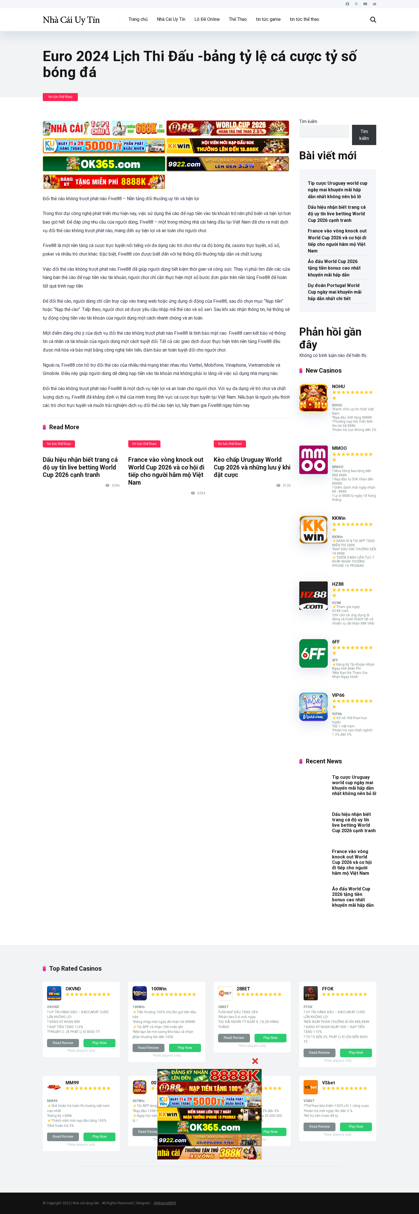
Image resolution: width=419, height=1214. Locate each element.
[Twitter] (356, 4)
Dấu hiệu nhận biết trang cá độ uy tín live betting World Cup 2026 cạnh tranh (80, 467)
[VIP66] (313, 719)
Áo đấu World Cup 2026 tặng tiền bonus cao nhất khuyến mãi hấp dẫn (334, 268)
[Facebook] (347, 4)
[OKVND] (54, 999)
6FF (336, 642)
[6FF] (313, 666)
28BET (243, 989)
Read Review (63, 1043)
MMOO (339, 448)
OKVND (73, 989)
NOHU (338, 386)
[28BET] (225, 999)
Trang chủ (138, 19)
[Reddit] (374, 4)
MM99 (72, 1082)
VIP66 (338, 695)
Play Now (99, 1043)
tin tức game (268, 19)
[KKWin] (313, 542)
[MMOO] (313, 472)
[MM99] (54, 1092)
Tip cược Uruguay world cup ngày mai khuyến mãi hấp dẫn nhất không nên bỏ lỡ (337, 189)
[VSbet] (311, 1092)
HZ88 (337, 584)
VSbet (328, 1082)
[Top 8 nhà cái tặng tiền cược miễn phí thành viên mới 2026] (71, 17)
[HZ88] (313, 608)
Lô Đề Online (207, 19)
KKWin (338, 518)
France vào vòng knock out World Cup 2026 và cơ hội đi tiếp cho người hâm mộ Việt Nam (166, 471)
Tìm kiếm (308, 121)
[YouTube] (365, 4)
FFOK (327, 989)
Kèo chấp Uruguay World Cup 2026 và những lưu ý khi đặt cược (252, 467)
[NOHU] (313, 411)
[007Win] (140, 1092)
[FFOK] (311, 999)
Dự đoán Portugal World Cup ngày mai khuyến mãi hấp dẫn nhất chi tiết (334, 292)
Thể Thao (238, 19)
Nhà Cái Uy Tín (171, 19)
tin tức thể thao (304, 19)
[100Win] (140, 999)
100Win (158, 989)
